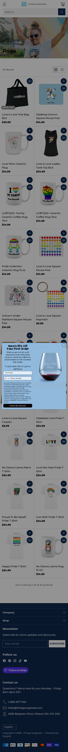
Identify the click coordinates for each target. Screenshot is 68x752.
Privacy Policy (22, 400)
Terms (6, 402)
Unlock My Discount (18, 406)
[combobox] (7, 378)
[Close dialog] (63, 345)
